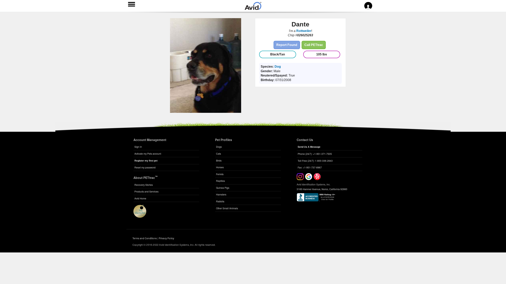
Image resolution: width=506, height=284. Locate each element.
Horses (220, 167)
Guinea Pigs (222, 187)
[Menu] (131, 4)
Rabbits (220, 201)
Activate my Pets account (147, 153)
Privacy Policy (166, 238)
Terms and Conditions (144, 238)
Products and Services (146, 191)
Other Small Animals (227, 208)
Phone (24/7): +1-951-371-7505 (315, 153)
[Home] (253, 9)
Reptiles (220, 180)
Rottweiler (303, 31)
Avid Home (140, 198)
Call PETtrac (313, 45)
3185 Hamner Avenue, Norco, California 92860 (322, 189)
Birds (219, 160)
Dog (278, 66)
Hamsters (221, 194)
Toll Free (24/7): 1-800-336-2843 (315, 160)
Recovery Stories (143, 184)
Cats (218, 153)
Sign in (138, 146)
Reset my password (145, 167)
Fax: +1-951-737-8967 (310, 167)
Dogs (219, 146)
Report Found (286, 45)
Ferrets (220, 174)
